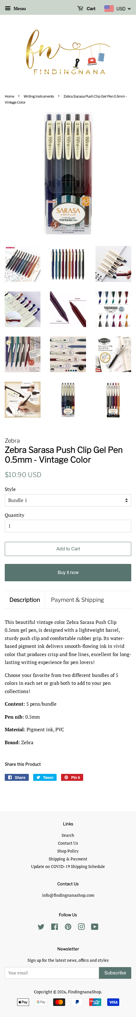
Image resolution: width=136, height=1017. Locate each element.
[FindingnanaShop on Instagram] (81, 928)
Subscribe (115, 972)
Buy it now (68, 572)
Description (24, 599)
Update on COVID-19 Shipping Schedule (68, 866)
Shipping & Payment (68, 859)
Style (10, 489)
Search (68, 835)
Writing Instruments (39, 96)
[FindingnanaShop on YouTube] (94, 928)
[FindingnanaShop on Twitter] (41, 928)
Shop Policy (68, 851)
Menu (19, 8)
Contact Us (68, 843)
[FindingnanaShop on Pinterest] (68, 928)
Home (9, 96)
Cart (91, 8)
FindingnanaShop (84, 992)
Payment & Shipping (77, 599)
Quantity (14, 515)
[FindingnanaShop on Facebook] (54, 928)
